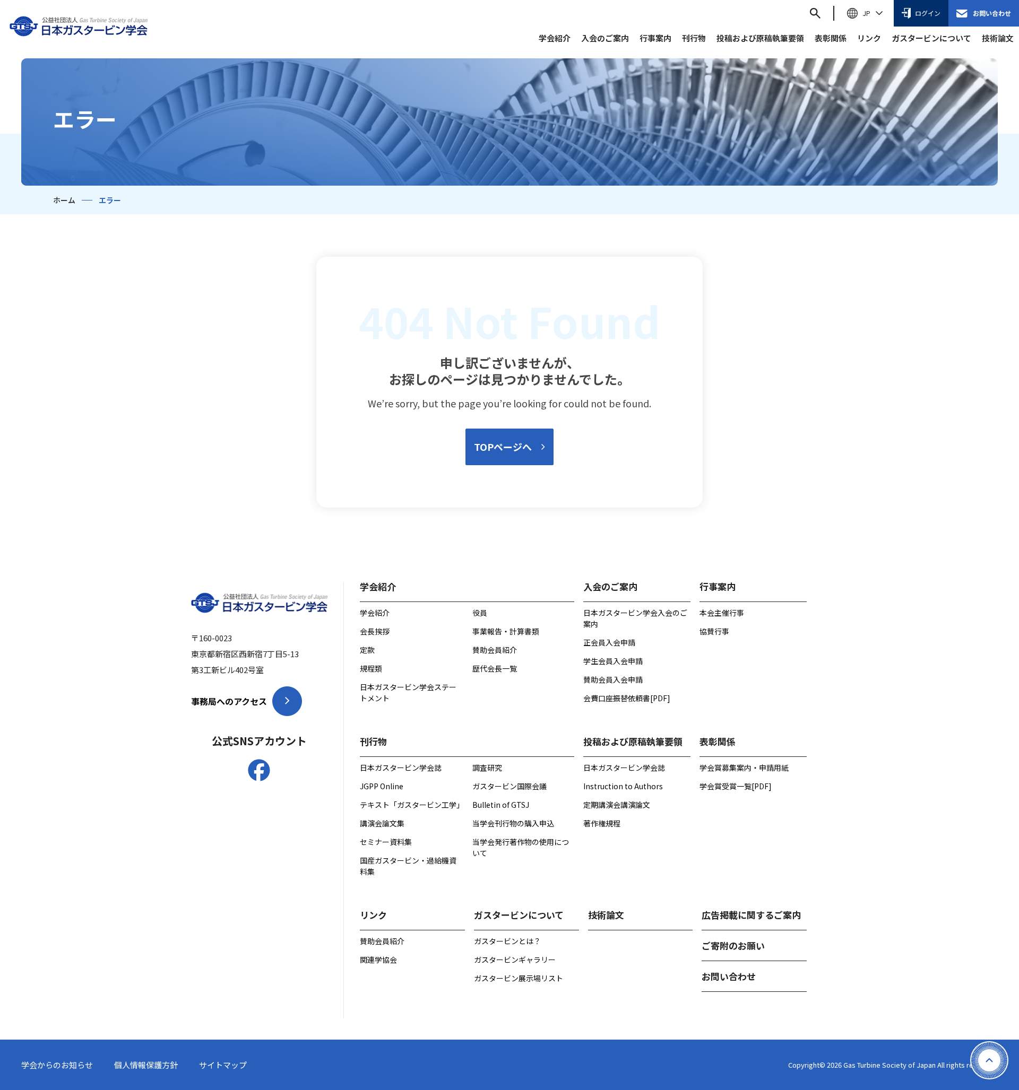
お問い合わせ (992, 13)
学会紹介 (555, 37)
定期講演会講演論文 (616, 804)
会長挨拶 (375, 631)
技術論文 (998, 37)
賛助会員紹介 (494, 649)
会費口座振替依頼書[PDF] (626, 698)
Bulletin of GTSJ (500, 804)
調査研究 (487, 767)
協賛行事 (714, 631)
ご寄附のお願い (733, 945)
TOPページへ (503, 447)
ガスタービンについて (931, 37)
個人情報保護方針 (146, 1065)
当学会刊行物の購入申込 (513, 823)
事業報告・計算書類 (505, 631)
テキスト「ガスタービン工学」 (411, 804)
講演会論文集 (382, 823)
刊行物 (694, 37)
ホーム (64, 200)
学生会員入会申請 (613, 661)
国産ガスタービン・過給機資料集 (408, 866)
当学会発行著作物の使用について (520, 847)
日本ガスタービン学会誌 (401, 767)
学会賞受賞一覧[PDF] (736, 786)
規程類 (371, 668)
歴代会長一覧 (494, 668)
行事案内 (655, 37)
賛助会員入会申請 (613, 679)
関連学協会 (378, 959)
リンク (869, 37)
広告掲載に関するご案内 (751, 914)
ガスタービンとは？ (507, 941)
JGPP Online (381, 786)
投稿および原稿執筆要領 (760, 37)
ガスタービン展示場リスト (518, 978)
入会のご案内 (605, 37)
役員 (479, 612)
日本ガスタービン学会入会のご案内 (635, 618)
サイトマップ (223, 1065)
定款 (367, 649)
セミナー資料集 (386, 841)
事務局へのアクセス (229, 701)
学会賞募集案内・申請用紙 (744, 767)
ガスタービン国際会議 (509, 786)
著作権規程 (601, 823)
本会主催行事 (722, 612)
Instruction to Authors (623, 786)
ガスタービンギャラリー (515, 959)
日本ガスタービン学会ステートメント (408, 692)
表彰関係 (831, 37)
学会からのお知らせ (57, 1065)
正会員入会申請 (609, 642)
